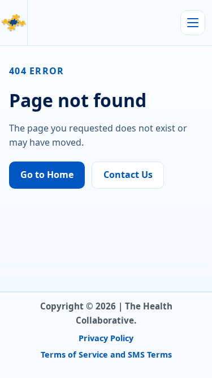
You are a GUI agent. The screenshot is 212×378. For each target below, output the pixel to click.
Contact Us (128, 174)
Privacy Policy (106, 338)
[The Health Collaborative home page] (14, 22)
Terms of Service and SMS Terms (106, 354)
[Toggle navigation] (192, 22)
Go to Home (46, 174)
